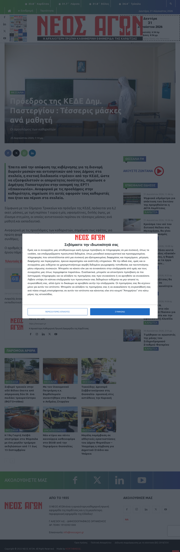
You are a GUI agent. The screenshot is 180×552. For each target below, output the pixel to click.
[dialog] (90, 276)
